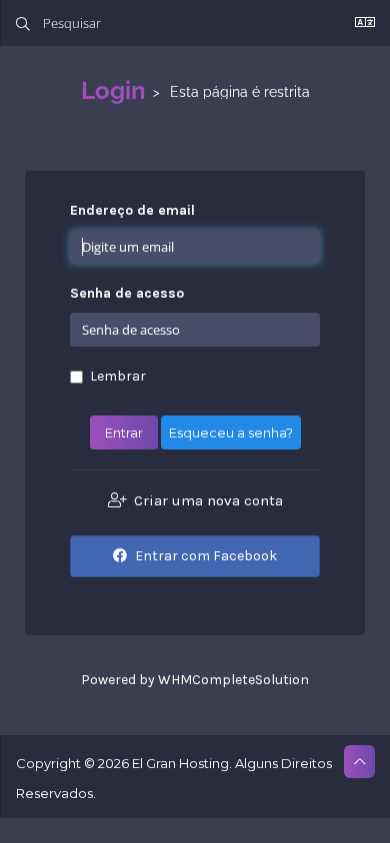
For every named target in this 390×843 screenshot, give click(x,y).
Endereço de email (132, 210)
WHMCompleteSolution (233, 679)
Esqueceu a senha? (231, 432)
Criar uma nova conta (206, 500)
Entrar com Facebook (204, 555)
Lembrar (118, 376)
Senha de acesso (127, 293)
